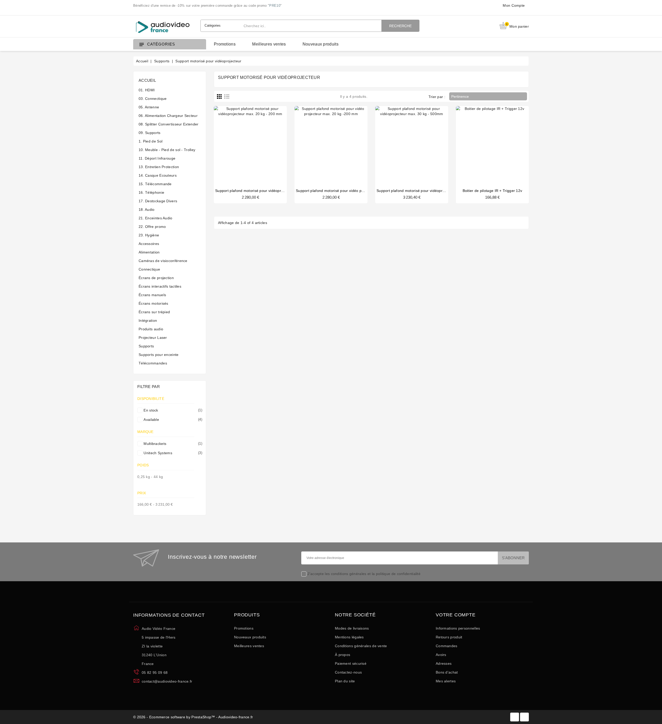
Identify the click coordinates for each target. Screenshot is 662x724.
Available (172, 419)
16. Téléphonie (151, 192)
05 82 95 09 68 (155, 672)
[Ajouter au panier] (477, 141)
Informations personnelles (458, 628)
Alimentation (149, 252)
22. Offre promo (152, 227)
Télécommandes (153, 363)
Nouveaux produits (320, 44)
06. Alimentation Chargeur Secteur (168, 116)
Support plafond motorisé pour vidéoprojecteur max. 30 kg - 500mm (435, 191)
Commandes (446, 646)
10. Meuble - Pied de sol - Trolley (167, 150)
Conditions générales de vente (361, 646)
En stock (172, 410)
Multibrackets (172, 444)
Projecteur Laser (153, 337)
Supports (146, 346)
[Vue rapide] (255, 141)
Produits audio (151, 329)
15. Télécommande (155, 184)
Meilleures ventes (269, 44)
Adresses (444, 663)
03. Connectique (153, 98)
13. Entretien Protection (159, 167)
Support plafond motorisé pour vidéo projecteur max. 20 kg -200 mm (354, 191)
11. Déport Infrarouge (157, 158)
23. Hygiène (149, 235)
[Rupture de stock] (234, 141)
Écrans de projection (156, 278)
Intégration (148, 320)
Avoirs (441, 655)
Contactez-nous (348, 672)
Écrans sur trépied (154, 312)
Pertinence (487, 96)
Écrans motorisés (153, 303)
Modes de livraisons (352, 628)
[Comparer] (245, 141)
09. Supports (150, 133)
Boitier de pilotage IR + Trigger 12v (492, 191)
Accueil (147, 80)
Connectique (149, 269)
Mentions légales (349, 637)
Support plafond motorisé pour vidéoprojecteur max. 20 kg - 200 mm (274, 191)
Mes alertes (446, 681)
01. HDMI (147, 90)
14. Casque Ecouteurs (158, 175)
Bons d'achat (447, 672)
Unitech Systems (172, 453)
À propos (342, 655)
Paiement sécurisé (350, 663)
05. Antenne (149, 107)
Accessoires (149, 244)
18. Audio (147, 209)
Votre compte (456, 615)
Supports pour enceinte (159, 355)
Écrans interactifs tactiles (160, 286)
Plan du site (345, 681)
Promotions (225, 44)
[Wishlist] (265, 141)
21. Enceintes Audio (155, 218)
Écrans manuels (152, 295)
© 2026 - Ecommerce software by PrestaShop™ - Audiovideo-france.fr (193, 717)
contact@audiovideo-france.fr (167, 681)
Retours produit (449, 637)
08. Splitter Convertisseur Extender (169, 124)
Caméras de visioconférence (163, 261)
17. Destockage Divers (158, 201)
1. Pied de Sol (150, 141)
